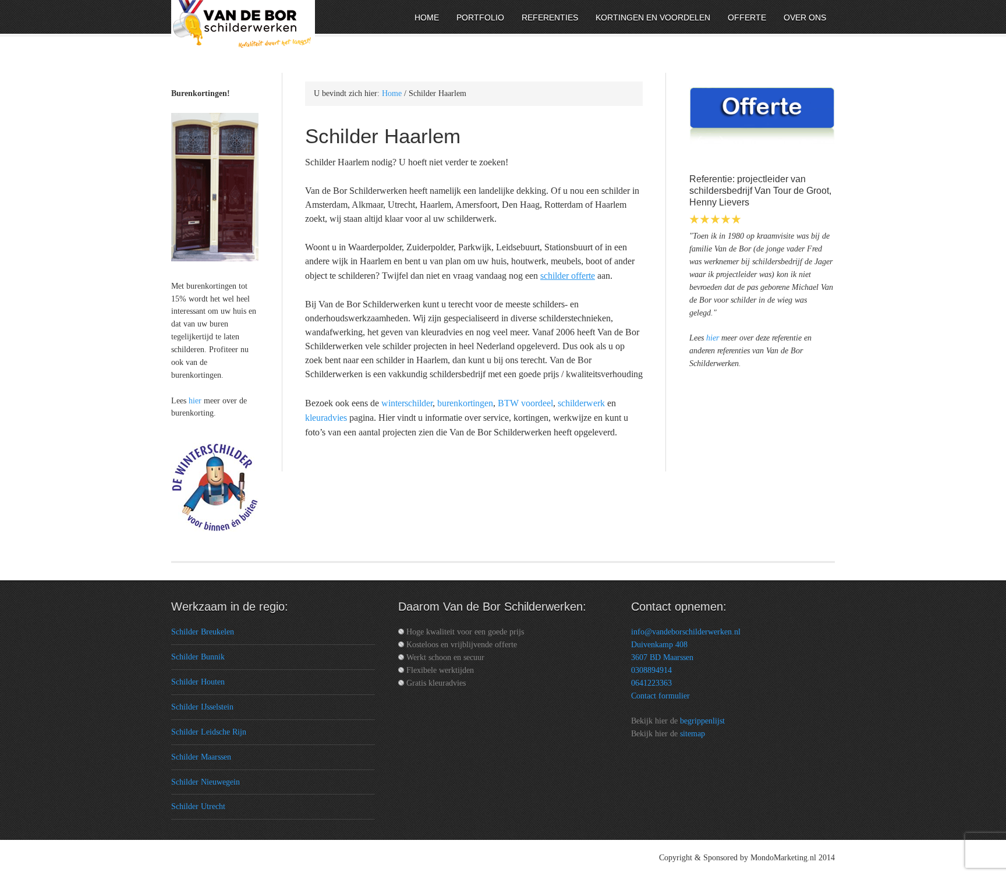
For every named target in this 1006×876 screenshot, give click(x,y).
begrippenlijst (702, 721)
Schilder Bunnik (198, 656)
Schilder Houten (198, 682)
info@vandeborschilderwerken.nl (686, 631)
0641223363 (651, 683)
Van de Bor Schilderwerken (267, 19)
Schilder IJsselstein (202, 707)
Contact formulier (660, 695)
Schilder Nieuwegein (205, 782)
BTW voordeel (525, 403)
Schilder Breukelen (202, 631)
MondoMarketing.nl (783, 857)
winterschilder (407, 403)
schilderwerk (581, 403)
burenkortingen (465, 403)
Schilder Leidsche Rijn (208, 732)
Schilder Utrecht (198, 806)
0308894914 (651, 670)
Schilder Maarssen (201, 757)
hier (712, 338)
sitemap (692, 733)
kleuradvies (326, 418)
